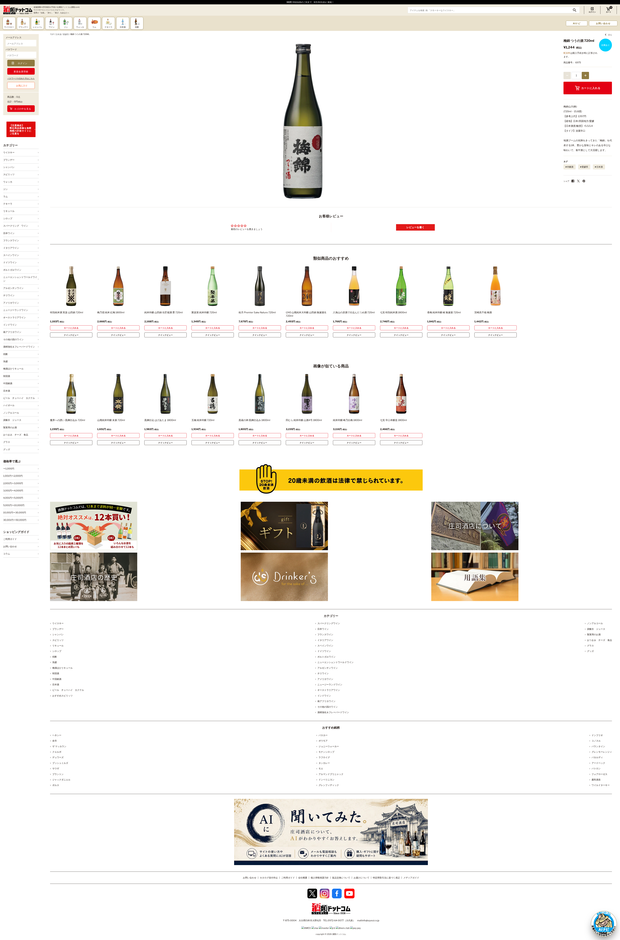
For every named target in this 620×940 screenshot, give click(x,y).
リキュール (9, 211)
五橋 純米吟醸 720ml (202, 420)
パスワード (11, 49)
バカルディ (597, 757)
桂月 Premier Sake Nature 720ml (257, 312)
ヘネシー (56, 735)
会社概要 (302, 877)
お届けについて (361, 877)
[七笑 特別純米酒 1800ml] (401, 286)
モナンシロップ (326, 751)
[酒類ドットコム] (17, 10)
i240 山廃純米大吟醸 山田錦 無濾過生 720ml (306, 314)
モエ (321, 768)
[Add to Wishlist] (84, 303)
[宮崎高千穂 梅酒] (495, 286)
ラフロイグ (324, 757)
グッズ (6, 449)
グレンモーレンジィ (602, 751)
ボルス (55, 785)
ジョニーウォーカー (329, 746)
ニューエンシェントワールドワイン (20, 279)
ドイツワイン (10, 262)
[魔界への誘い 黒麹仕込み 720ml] (71, 394)
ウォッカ (7, 181)
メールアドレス (13, 37)
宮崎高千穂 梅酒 (483, 312)
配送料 (566, 53)
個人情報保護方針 (320, 877)
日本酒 (6, 390)
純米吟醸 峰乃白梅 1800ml (347, 420)
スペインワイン (11, 255)
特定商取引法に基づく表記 (386, 877)
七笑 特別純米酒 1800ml (393, 312)
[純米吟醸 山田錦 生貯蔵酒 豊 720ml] (165, 286)
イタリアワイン (11, 247)
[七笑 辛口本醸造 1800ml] (401, 394)
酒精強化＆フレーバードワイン (19, 346)
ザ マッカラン (59, 746)
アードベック (598, 763)
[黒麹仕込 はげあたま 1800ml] (165, 394)
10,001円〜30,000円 (14, 512)
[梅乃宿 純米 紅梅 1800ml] (118, 286)
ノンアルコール (11, 412)
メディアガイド (411, 877)
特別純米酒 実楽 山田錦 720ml (66, 312)
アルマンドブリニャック (331, 774)
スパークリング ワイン (15, 225)
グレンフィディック (329, 785)
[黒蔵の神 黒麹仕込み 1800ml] (260, 394)
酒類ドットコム (339, 934)
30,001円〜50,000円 (14, 520)
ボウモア (323, 740)
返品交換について (341, 877)
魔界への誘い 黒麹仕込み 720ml (67, 420)
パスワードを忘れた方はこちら (21, 78)
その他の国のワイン (13, 339)
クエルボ (56, 751)
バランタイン (598, 746)
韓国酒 (6, 376)
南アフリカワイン (12, 332)
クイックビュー (71, 335)
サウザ (55, 768)
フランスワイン (11, 240)
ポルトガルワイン (12, 269)
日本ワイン (9, 233)
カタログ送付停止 (269, 877)
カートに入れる (590, 88)
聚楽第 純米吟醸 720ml (204, 312)
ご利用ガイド (10, 539)
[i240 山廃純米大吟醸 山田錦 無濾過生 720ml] (307, 286)
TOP (52, 34)
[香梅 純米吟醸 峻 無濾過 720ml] (448, 286)
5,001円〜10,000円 (13, 505)
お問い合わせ (603, 23)
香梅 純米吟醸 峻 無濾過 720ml (444, 312)
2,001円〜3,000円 (13, 483)
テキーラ (7, 203)
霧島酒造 (596, 779)
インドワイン (10, 324)
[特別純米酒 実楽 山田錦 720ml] (71, 286)
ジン (5, 189)
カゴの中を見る (22, 108)
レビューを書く (415, 227)
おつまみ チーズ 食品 (15, 434)
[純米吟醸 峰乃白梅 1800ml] (354, 394)
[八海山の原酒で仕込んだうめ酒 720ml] (354, 286)
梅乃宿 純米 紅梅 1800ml (110, 312)
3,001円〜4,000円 (13, 490)
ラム (5, 196)
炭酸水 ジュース (12, 420)
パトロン (596, 768)
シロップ (7, 218)
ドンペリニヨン (326, 779)
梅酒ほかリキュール (13, 368)
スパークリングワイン (328, 623)
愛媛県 (66, 34)
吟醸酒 (570, 167)
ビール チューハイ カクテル (19, 398)
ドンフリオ (597, 735)
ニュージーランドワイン (15, 310)
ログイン (592, 12)
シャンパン (9, 167)
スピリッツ (9, 174)
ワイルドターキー (601, 785)
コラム (6, 553)
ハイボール (9, 405)
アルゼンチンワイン (13, 288)
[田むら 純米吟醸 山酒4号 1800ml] (307, 394)
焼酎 (5, 354)
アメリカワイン (11, 302)
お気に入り (21, 85)
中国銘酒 (7, 383)
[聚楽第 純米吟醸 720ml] (212, 286)
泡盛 (5, 361)
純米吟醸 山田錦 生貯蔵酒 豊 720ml (163, 312)
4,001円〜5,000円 (13, 497)
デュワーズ (58, 757)
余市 (54, 740)
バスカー (323, 735)
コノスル (596, 740)
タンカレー (324, 763)
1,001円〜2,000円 (13, 475)
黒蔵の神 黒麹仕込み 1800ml (254, 420)
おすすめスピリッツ (62, 695)
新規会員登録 (21, 71)
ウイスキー (9, 152)
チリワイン (9, 295)
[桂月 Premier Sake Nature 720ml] (260, 286)
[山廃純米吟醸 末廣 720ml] (118, 394)
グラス (6, 442)
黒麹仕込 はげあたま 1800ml (160, 420)
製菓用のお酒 (10, 427)
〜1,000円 (8, 468)
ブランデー (9, 159)
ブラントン (58, 774)
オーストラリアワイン (14, 317)
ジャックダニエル (61, 779)
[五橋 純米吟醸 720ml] (212, 394)
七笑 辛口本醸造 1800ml (393, 420)
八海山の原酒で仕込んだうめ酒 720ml (354, 312)
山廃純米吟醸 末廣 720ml (111, 420)
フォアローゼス (599, 774)
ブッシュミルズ (60, 763)
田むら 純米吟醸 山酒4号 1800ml (304, 420)
